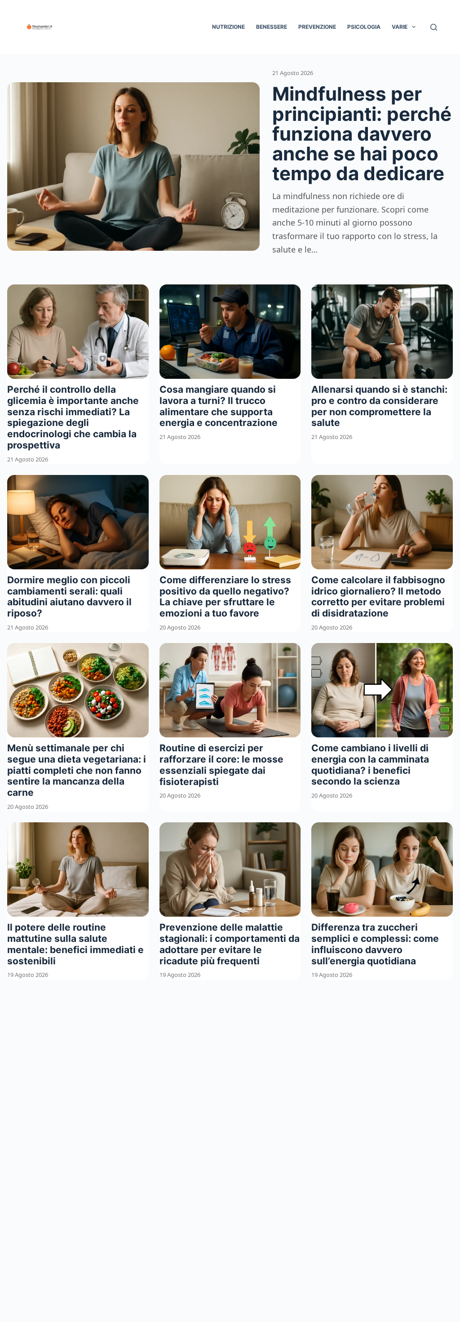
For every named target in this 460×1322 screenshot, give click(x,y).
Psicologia (363, 26)
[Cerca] (433, 27)
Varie (399, 26)
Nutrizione (228, 26)
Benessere (271, 26)
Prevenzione (317, 26)
